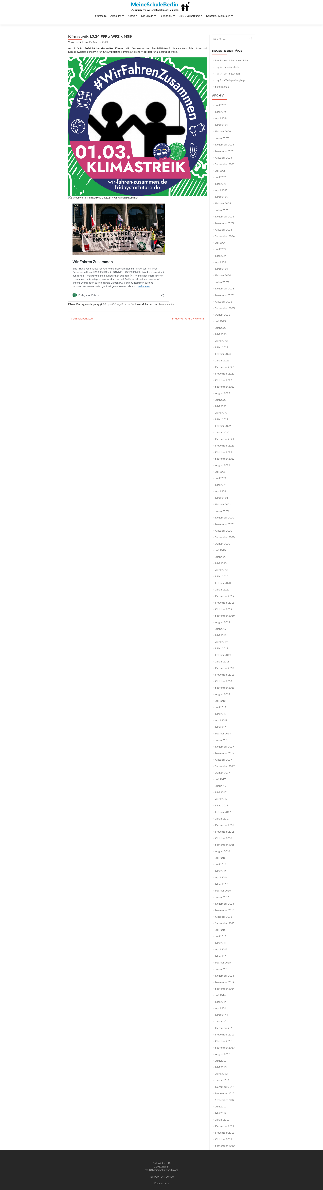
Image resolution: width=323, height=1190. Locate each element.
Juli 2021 (220, 471)
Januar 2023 (222, 360)
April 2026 (221, 118)
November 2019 (224, 602)
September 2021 (225, 458)
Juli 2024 (220, 242)
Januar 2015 (222, 969)
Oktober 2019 (223, 609)
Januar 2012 (222, 1119)
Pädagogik (165, 15)
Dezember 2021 (224, 438)
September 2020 (225, 537)
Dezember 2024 (224, 216)
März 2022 (221, 419)
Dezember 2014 (224, 975)
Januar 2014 (222, 1021)
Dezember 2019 (224, 596)
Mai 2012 (220, 1112)
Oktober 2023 (223, 301)
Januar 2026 (222, 137)
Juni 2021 (220, 478)
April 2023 (221, 340)
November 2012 (224, 1093)
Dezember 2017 (224, 746)
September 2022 (225, 386)
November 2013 (224, 1034)
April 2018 (221, 720)
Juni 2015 (220, 936)
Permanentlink (167, 304)
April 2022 (221, 412)
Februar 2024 (223, 275)
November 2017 (224, 753)
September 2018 (225, 687)
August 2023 (222, 314)
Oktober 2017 (223, 759)
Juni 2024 (220, 249)
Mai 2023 (220, 334)
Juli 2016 (220, 857)
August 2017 (222, 772)
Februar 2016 (223, 890)
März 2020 (221, 576)
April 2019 (221, 641)
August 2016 (222, 851)
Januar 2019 (222, 661)
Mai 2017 (220, 792)
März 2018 (221, 726)
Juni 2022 (220, 399)
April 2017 (221, 798)
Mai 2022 (220, 406)
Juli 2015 (220, 929)
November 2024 (224, 223)
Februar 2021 (223, 504)
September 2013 (225, 1047)
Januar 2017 (222, 818)
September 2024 (225, 236)
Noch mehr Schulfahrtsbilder (231, 60)
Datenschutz (161, 1183)
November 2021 (224, 445)
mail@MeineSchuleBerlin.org (161, 1169)
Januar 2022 (222, 432)
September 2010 (225, 1145)
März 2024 (221, 268)
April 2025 (221, 190)
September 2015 (225, 923)
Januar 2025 (222, 209)
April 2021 (221, 491)
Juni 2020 (220, 556)
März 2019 (221, 648)
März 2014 (221, 1014)
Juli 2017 (220, 779)
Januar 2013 (222, 1080)
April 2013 (221, 1073)
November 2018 (224, 674)
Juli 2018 (220, 700)
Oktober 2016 (223, 838)
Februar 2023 (223, 353)
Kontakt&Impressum (218, 15)
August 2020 (222, 543)
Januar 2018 (222, 739)
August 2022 (222, 393)
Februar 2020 (223, 582)
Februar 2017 (223, 811)
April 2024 (221, 262)
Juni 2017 (220, 785)
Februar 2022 (223, 425)
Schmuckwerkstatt (80, 318)
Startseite (100, 15)
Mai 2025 (220, 183)
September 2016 (225, 844)
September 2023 (225, 308)
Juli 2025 (220, 170)
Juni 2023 (220, 327)
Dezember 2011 (224, 1126)
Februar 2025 (223, 203)
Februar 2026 (223, 131)
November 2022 (224, 373)
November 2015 (224, 910)
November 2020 (224, 524)
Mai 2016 (220, 870)
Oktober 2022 (223, 380)
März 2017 (221, 805)
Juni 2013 (220, 1060)
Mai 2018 (220, 713)
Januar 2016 (222, 897)
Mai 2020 (220, 563)
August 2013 (222, 1054)
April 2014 (221, 1008)
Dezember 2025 (224, 144)
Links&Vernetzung (189, 15)
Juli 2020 (220, 550)
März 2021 (221, 497)
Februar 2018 (223, 733)
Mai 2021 (220, 484)
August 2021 (222, 465)
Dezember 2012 (224, 1086)
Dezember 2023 (224, 288)
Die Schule (147, 15)
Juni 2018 (220, 707)
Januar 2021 (222, 510)
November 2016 (224, 831)
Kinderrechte (127, 304)
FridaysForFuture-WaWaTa (189, 318)
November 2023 (224, 294)
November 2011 (224, 1132)
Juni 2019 (220, 628)
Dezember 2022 (224, 366)
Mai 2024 (220, 255)
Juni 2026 (220, 105)
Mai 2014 (220, 1001)
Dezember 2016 (224, 825)
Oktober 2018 (223, 681)
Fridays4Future (111, 304)
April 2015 (221, 949)
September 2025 (225, 164)
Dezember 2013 (224, 1027)
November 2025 (224, 151)
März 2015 (221, 955)
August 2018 (222, 694)
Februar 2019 (223, 654)
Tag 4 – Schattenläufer (228, 66)
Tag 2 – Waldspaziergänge (230, 80)
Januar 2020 (222, 589)
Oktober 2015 (223, 916)
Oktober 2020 (223, 530)
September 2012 (225, 1099)
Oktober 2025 (223, 157)
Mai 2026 (220, 111)
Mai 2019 (220, 635)
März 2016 (221, 883)
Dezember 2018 (224, 668)
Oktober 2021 (223, 452)
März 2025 (221, 196)
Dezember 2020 (224, 517)
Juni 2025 (220, 177)
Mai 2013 (220, 1067)
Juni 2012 (220, 1106)
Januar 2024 (222, 281)
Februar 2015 (223, 962)
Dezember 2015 (224, 903)
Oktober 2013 (223, 1041)
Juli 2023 (220, 321)
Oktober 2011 (223, 1139)
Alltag (131, 15)
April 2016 (221, 877)
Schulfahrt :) (222, 86)
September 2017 (225, 766)
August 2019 (222, 622)
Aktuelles (115, 15)
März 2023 (221, 347)
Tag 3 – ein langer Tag (227, 73)
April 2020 (221, 569)
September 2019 (225, 615)
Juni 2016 (220, 864)
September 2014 (225, 988)
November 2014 (224, 982)
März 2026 (221, 124)
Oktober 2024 (223, 229)
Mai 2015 (220, 942)
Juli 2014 (220, 995)
